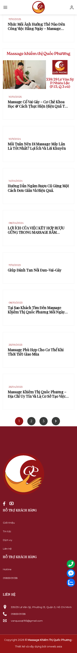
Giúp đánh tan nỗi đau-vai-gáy (34, 270)
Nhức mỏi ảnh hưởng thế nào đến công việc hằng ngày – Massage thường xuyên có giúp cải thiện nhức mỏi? (36, 26)
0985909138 (10, 578)
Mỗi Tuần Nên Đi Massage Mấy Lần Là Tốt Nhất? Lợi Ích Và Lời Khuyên (37, 146)
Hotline (7, 569)
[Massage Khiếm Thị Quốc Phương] (38, 7)
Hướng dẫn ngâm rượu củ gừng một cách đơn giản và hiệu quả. (38, 188)
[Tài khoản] (71, 7)
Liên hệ (7, 548)
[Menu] (5, 7)
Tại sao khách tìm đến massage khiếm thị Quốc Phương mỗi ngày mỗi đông (36, 310)
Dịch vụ (7, 540)
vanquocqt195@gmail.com (27, 620)
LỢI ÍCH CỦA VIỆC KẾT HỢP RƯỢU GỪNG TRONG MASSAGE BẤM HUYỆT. (36, 230)
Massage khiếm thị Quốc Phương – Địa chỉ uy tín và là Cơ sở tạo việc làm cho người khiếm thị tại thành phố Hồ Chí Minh (37, 394)
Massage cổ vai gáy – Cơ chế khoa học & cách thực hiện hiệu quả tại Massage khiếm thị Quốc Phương (38, 104)
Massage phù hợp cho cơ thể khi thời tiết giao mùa (36, 352)
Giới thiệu (9, 522)
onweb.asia (54, 646)
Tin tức (7, 531)
